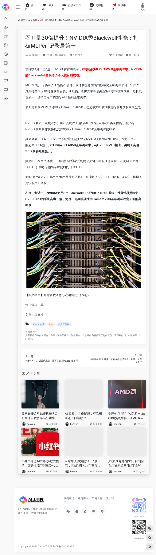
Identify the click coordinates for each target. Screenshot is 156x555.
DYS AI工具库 (45, 546)
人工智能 (57, 85)
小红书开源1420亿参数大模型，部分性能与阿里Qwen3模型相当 (40, 463)
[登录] (143, 5)
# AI (51, 324)
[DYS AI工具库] (31, 501)
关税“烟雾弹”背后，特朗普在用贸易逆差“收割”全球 (126, 463)
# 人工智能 (63, 324)
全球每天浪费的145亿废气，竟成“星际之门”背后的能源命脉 (83, 463)
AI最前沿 (32, 20)
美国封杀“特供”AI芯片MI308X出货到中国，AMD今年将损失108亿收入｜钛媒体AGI (127, 416)
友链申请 (69, 498)
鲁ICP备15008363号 (64, 546)
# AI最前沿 (38, 324)
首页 (23, 20)
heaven (77, 54)
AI (63, 97)
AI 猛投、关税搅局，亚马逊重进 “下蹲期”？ (83, 416)
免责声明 (83, 498)
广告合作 (97, 498)
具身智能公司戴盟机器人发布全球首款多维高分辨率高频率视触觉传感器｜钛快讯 (39, 416)
